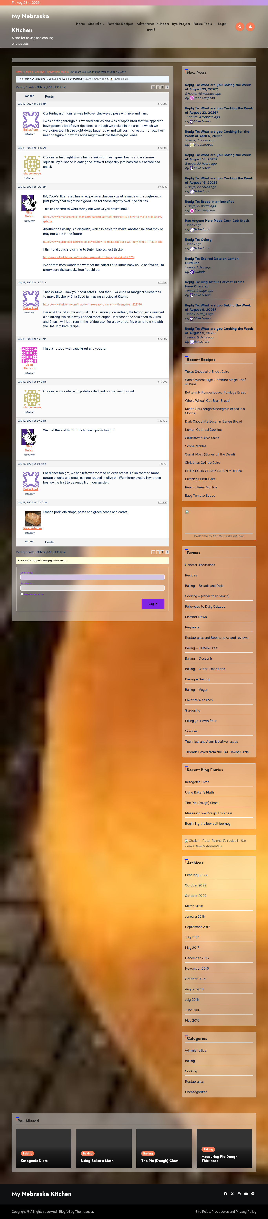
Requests (192, 627)
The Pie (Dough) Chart (202, 803)
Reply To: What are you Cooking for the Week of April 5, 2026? (217, 134)
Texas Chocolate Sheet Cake (207, 372)
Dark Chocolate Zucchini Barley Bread (213, 421)
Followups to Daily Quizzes (205, 607)
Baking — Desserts (199, 658)
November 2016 (197, 968)
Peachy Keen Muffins (201, 487)
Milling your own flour (201, 721)
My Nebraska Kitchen (41, 1194)
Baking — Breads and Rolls (204, 586)
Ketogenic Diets (197, 782)
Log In (153, 604)
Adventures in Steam (153, 24)
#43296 (162, 282)
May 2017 (192, 948)
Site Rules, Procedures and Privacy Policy (225, 1212)
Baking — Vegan (196, 690)
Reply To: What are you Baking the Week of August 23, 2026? (218, 87)
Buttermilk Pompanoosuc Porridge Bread (215, 392)
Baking (190, 1061)
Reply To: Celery (198, 240)
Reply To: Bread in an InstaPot (209, 202)
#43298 (162, 381)
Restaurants (194, 1082)
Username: (26, 572)
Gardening (192, 710)
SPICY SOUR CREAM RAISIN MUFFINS (214, 471)
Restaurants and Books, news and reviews (217, 638)
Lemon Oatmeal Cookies (203, 430)
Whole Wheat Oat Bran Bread (207, 401)
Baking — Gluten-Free (201, 648)
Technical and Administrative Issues (211, 742)
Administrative (196, 1050)
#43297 (162, 339)
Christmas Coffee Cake (202, 463)
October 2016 (195, 979)
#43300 (162, 420)
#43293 (162, 186)
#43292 (162, 148)
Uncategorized (196, 1092)
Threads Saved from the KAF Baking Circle (217, 752)
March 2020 (194, 906)
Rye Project (181, 24)
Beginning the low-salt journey (208, 824)
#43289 (162, 103)
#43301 (163, 463)
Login (222, 24)
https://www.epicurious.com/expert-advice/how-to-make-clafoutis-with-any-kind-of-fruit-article (102, 241)
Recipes (191, 575)
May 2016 (192, 1020)
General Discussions (200, 565)
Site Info (95, 24)
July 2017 (192, 937)
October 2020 (195, 896)
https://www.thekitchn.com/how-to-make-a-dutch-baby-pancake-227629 (88, 257)
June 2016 (192, 1010)
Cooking (191, 1071)
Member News (196, 617)
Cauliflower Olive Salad (202, 438)
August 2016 (194, 989)
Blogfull (64, 1212)
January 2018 (195, 916)
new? (151, 29)
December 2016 (197, 958)
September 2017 (197, 927)
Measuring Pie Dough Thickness (209, 813)
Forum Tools (203, 24)
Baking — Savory (197, 679)
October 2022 (195, 885)
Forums (28, 72)
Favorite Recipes (121, 24)
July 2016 (192, 1000)
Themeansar (84, 1212)
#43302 (162, 502)
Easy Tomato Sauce (200, 496)
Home (80, 24)
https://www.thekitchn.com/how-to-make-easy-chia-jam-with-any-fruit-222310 (92, 304)
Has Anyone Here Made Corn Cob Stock (217, 221)
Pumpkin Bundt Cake (200, 479)
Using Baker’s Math (199, 792)
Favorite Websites (199, 700)
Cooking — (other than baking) (52, 72)
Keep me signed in (34, 594)
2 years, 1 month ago (94, 79)
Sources (191, 731)
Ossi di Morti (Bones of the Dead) (210, 454)
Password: (26, 583)
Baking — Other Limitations (205, 669)
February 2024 (196, 875)
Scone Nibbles (196, 446)
